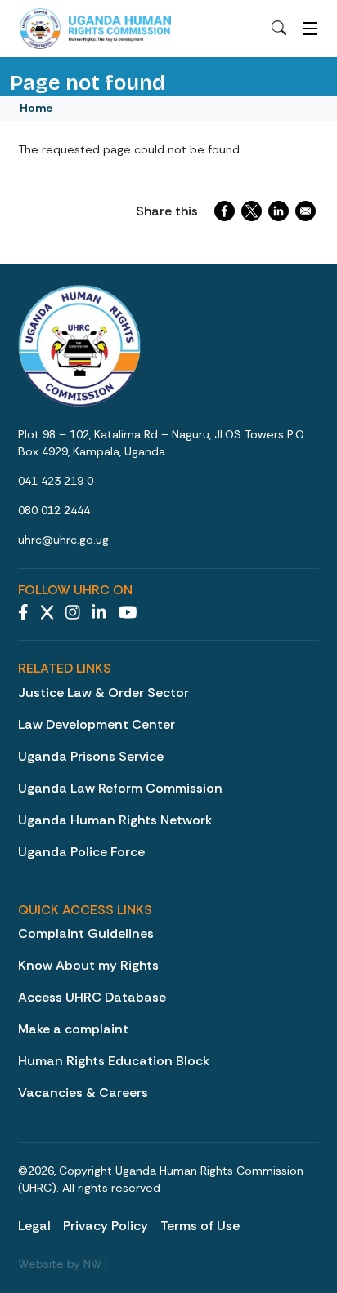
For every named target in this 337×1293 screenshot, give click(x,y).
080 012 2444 (54, 510)
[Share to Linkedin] (278, 211)
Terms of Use (200, 1225)
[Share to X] (251, 211)
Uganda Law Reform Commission (120, 788)
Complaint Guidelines (86, 933)
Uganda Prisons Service (91, 756)
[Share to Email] (305, 211)
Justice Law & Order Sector (103, 692)
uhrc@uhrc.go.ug (63, 539)
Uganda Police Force (81, 851)
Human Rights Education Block (113, 1060)
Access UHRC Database (92, 997)
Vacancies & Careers (83, 1092)
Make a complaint (73, 1029)
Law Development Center (96, 724)
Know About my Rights (88, 965)
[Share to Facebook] (224, 211)
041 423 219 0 (55, 480)
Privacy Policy (105, 1225)
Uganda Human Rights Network (115, 820)
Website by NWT (63, 1263)
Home (36, 107)
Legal (34, 1225)
